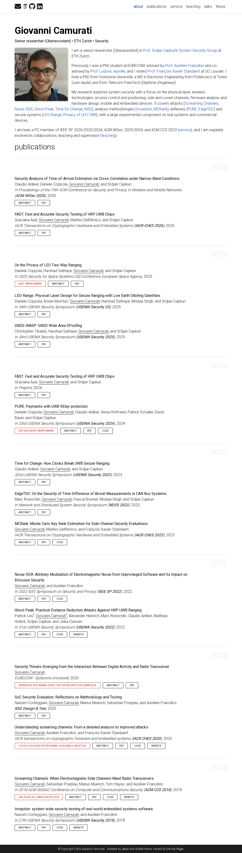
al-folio (139, 849)
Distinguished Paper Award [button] (36, 430)
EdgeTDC (206, 109)
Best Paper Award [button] (30, 283)
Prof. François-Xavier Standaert (174, 71)
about (139, 6)
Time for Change (69, 109)
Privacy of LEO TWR (79, 115)
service (176, 6)
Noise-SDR (24, 109)
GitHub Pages (175, 849)
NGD (88, 109)
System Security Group (198, 50)
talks (208, 6)
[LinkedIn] (40, 6)
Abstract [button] (25, 202)
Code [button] (105, 430)
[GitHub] (32, 6)
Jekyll (125, 849)
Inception (144, 109)
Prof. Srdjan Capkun (159, 50)
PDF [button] (44, 202)
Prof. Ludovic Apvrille (108, 71)
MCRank (160, 109)
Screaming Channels (201, 103)
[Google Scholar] (25, 6)
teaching (193, 6)
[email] (18, 6)
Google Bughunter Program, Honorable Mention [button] (52, 745)
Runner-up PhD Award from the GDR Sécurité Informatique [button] (57, 685)
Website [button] (78, 634)
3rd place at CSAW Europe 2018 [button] (39, 797)
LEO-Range (52, 115)
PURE (192, 109)
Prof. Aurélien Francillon (184, 65)
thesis (220, 6)
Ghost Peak (44, 109)
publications (157, 6)
